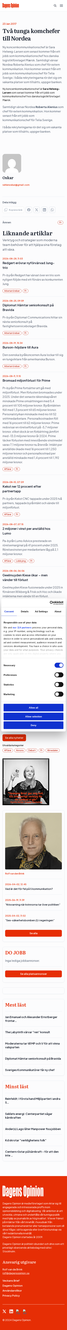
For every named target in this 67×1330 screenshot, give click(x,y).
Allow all (33, 707)
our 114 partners (22, 627)
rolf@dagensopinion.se (15, 1273)
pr (60, 222)
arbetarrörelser (12, 290)
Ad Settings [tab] (41, 611)
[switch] (59, 674)
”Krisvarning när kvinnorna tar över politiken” (32, 904)
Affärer (7, 469)
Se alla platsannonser (33, 973)
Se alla (34, 933)
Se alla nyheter (14, 737)
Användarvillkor (12, 1290)
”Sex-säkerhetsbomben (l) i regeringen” (30, 920)
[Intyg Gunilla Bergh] (25, 781)
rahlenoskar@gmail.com (15, 184)
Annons (20, 750)
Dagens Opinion (12, 1285)
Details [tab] (25, 611)
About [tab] (58, 611)
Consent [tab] (9, 611)
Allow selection (33, 716)
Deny (33, 725)
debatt (32, 750)
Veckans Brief (11, 1280)
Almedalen (52, 750)
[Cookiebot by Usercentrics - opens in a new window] (49, 603)
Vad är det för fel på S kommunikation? (29, 888)
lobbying (21, 560)
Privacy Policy (11, 1295)
